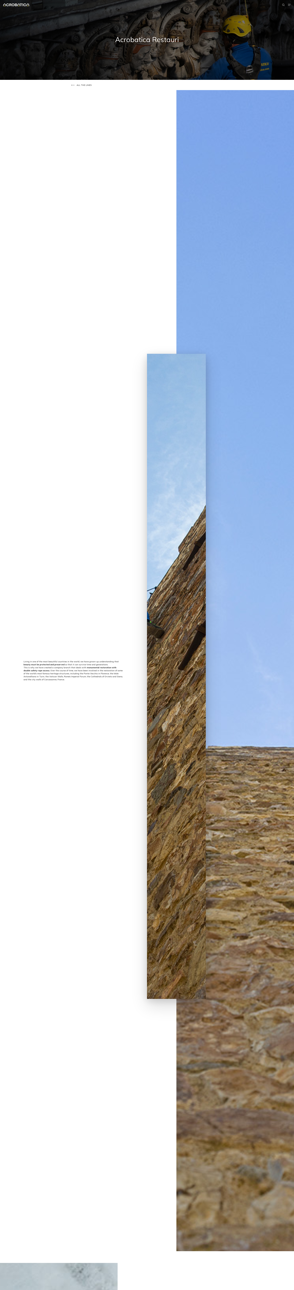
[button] (289, 5)
